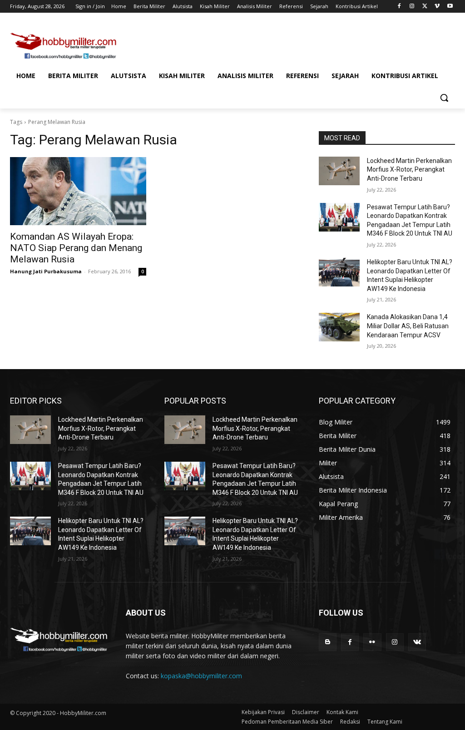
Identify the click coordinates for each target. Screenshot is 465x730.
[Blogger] (327, 642)
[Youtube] (450, 6)
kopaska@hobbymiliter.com (201, 675)
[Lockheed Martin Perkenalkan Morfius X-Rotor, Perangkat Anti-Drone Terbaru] (339, 171)
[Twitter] (425, 6)
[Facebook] (399, 6)
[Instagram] (412, 6)
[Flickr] (372, 642)
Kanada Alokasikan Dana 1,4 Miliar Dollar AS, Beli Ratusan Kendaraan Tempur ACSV (408, 325)
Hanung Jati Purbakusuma (46, 271)
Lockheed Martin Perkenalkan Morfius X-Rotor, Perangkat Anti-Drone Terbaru (409, 169)
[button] (444, 98)
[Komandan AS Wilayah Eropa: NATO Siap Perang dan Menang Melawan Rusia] (78, 191)
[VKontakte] (417, 642)
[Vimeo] (437, 6)
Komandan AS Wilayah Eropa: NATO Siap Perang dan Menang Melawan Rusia (76, 248)
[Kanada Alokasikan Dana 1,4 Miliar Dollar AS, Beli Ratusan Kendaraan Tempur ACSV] (339, 327)
